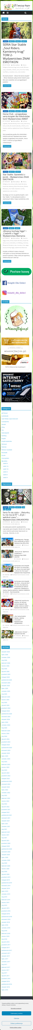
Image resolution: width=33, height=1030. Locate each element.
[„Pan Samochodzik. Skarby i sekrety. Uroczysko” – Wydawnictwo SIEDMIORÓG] (7, 615)
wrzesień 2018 (5, 919)
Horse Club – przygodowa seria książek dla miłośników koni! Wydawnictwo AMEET (16, 116)
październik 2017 (6, 950)
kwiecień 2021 (5, 832)
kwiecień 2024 (5, 730)
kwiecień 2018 (5, 933)
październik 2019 (6, 883)
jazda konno (27, 123)
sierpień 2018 (5, 922)
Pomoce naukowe (6, 450)
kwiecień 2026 (5, 663)
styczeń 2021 (5, 840)
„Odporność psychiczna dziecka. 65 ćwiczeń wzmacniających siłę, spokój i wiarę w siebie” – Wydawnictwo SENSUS (22, 604)
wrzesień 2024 (5, 716)
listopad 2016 (5, 981)
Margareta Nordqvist (8, 245)
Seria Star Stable (24, 69)
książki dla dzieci (22, 184)
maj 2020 (4, 863)
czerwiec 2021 (5, 826)
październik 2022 (6, 781)
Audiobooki (4, 416)
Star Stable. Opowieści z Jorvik (16, 188)
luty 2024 (4, 736)
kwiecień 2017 (5, 967)
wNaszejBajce (16, 65)
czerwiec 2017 (5, 961)
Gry (2, 430)
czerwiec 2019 (5, 894)
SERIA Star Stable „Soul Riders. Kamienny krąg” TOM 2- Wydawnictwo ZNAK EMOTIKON (16, 53)
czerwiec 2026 (5, 657)
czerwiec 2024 (5, 725)
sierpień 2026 (5, 652)
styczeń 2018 (5, 942)
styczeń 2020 (5, 874)
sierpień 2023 (5, 753)
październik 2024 (6, 714)
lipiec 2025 (4, 688)
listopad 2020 (5, 846)
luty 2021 (4, 838)
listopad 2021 (5, 812)
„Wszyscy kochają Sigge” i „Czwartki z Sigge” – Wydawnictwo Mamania (14, 233)
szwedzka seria (13, 72)
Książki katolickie (6, 441)
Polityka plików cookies (15, 1027)
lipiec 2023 (4, 756)
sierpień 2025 (5, 685)
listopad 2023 (5, 745)
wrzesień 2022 (5, 784)
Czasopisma (5, 421)
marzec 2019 (5, 902)
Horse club (20, 123)
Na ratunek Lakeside (15, 126)
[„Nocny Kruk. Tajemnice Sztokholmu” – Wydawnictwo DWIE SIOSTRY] (7, 551)
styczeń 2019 (5, 908)
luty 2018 (4, 939)
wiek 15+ (6, 469)
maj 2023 (4, 761)
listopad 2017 (5, 947)
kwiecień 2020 (5, 866)
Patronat (4, 444)
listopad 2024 (5, 711)
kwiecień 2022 (5, 798)
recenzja (19, 245)
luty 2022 (4, 804)
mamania (25, 243)
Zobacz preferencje (17, 1023)
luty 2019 (4, 905)
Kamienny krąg (12, 67)
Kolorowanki (5, 433)
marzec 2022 (5, 801)
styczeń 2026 (5, 671)
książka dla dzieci (18, 240)
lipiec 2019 (4, 891)
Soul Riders (6, 72)
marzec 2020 (5, 869)
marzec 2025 (5, 700)
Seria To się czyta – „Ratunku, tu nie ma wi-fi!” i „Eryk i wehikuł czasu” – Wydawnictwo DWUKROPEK (16, 516)
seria (18, 69)
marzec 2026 (5, 666)
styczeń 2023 (5, 773)
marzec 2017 (5, 970)
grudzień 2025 (5, 674)
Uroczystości (5, 458)
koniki (21, 67)
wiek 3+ (5, 472)
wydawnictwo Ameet (17, 128)
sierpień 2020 (5, 854)
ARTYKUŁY (4, 413)
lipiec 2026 (4, 654)
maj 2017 (4, 964)
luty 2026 (4, 669)
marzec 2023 (5, 767)
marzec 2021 (5, 835)
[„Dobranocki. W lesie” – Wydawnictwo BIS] (7, 631)
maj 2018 (4, 930)
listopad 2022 (5, 778)
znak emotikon (21, 72)
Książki (5, 41)
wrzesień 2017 (5, 953)
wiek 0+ (5, 463)
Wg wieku (4, 461)
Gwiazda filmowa (12, 123)
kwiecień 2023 (5, 764)
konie (18, 67)
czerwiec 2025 (5, 691)
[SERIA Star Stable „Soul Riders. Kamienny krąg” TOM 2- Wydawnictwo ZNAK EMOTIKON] (16, 23)
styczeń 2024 (5, 739)
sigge (27, 245)
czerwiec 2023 (5, 759)
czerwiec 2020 (5, 860)
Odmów (16, 1018)
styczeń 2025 (5, 705)
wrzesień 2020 (5, 852)
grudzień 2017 (5, 945)
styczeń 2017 (5, 976)
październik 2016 (6, 984)
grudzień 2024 (5, 708)
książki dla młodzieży (8, 186)
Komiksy (4, 436)
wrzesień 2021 (5, 818)
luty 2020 (4, 871)
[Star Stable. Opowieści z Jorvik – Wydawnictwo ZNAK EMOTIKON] (16, 154)
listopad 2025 (5, 677)
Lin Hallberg (19, 243)
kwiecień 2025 (5, 697)
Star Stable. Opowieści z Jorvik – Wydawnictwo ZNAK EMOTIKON (16, 177)
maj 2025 (4, 694)
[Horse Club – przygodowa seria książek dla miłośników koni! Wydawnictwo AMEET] (16, 93)
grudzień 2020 (5, 843)
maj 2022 (4, 795)
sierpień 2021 (5, 821)
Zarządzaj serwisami (16, 1008)
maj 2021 (4, 829)
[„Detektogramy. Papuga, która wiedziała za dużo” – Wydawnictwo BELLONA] (7, 539)
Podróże (3, 447)
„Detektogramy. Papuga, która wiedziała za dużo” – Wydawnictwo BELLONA (22, 541)
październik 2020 (6, 849)
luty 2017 (4, 973)
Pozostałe (4, 452)
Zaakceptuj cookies (17, 1013)
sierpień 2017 (5, 956)
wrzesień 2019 (5, 885)
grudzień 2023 (5, 742)
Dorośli (3, 424)
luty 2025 (4, 702)
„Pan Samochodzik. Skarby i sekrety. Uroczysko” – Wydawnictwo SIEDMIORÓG (20, 619)
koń (9, 184)
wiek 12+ (11, 41)
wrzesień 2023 (5, 750)
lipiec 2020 (4, 857)
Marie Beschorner (18, 186)
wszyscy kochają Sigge (8, 247)
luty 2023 (4, 770)
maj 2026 (4, 660)
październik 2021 (6, 815)
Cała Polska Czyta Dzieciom (9, 419)
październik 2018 (6, 916)
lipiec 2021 (4, 823)
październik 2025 (6, 680)
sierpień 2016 (5, 987)
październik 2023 (6, 747)
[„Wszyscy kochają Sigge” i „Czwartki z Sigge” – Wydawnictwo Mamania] (16, 210)
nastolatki (8, 69)
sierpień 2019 (5, 888)
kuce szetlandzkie (11, 243)
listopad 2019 (5, 880)
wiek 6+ (18, 41)
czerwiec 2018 (5, 928)
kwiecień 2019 (5, 900)
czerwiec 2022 (5, 792)
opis (15, 245)
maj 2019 (4, 897)
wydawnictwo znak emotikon (10, 191)
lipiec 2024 (4, 722)
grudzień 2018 (5, 911)
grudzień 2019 (5, 877)
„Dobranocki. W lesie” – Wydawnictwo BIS (21, 633)
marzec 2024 (5, 733)
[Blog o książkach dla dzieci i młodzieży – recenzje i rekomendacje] (3, 13)
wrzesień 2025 (5, 683)
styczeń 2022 (5, 807)
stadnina (9, 128)
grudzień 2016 (5, 978)
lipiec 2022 (4, 790)
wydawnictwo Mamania (21, 247)
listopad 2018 (5, 914)
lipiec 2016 (4, 990)
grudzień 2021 (5, 809)
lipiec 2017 (4, 959)
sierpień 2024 (5, 719)
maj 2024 (4, 728)
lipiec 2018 (4, 925)
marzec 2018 (5, 936)
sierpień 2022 (5, 787)
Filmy (3, 427)
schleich (14, 69)
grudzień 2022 (5, 776)
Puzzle (3, 455)
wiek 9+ (24, 41)
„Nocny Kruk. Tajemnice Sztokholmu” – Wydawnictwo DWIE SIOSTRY (21, 554)
